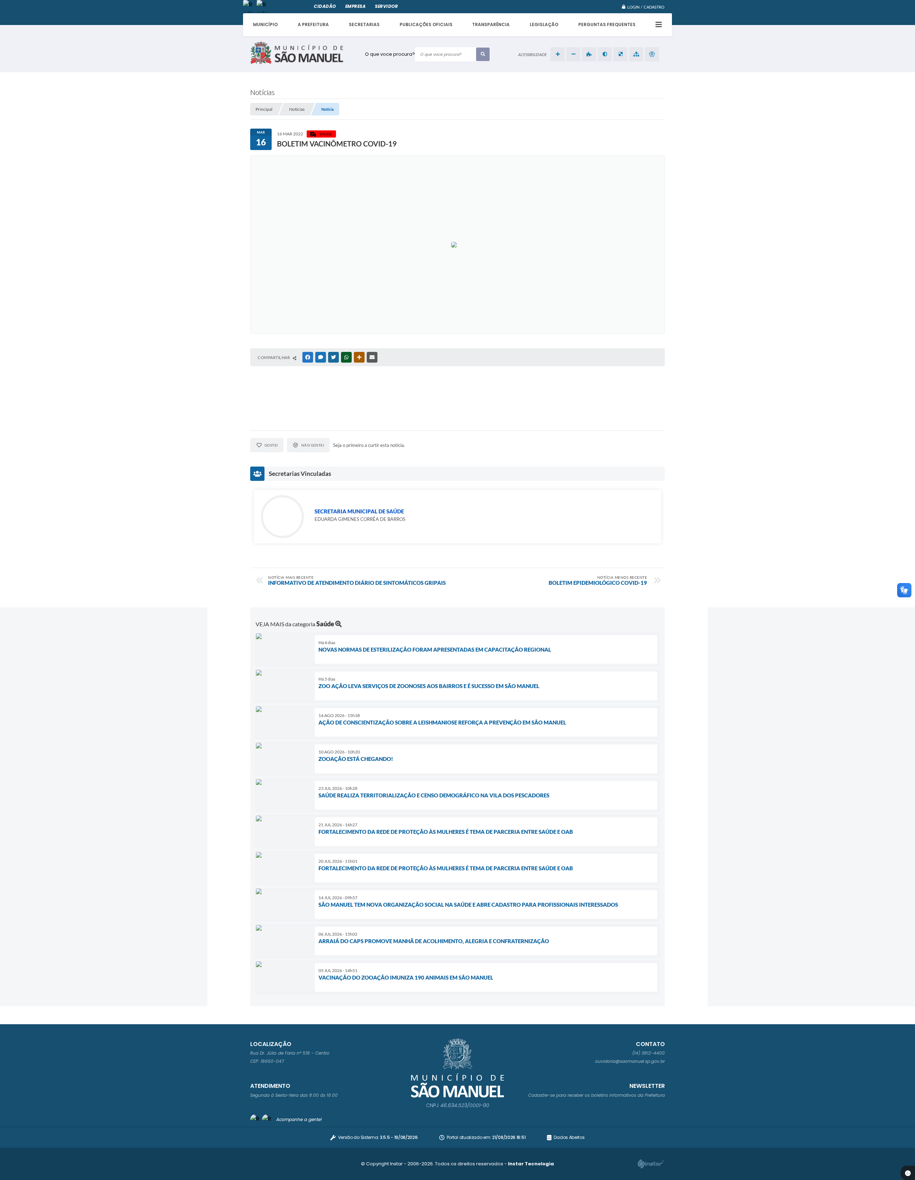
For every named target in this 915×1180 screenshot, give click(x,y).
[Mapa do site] (636, 54)
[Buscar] (483, 54)
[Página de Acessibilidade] (652, 54)
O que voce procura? (390, 54)
